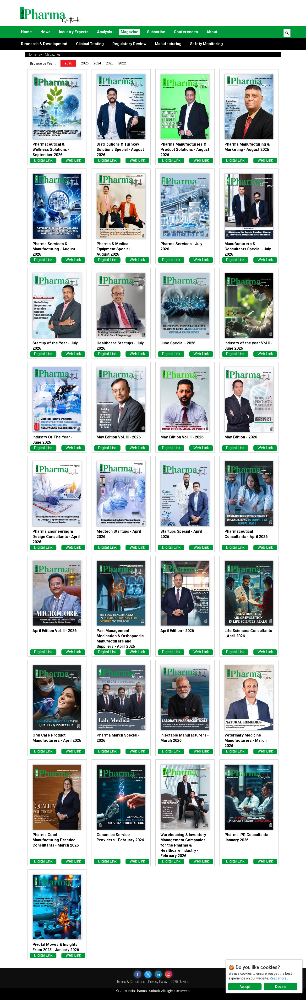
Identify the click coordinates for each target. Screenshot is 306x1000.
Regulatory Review (129, 44)
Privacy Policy (157, 982)
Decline (280, 987)
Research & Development (44, 44)
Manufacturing (168, 44)
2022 (122, 63)
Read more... (279, 978)
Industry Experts (73, 32)
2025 (85, 63)
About (212, 32)
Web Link (73, 160)
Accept (245, 987)
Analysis (104, 32)
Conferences (186, 32)
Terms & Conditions (130, 982)
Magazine (129, 32)
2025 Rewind (180, 982)
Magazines (53, 54)
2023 (110, 63)
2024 (97, 63)
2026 (68, 63)
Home (26, 32)
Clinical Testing (90, 44)
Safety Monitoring (206, 44)
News (45, 32)
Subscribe (156, 32)
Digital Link (43, 160)
